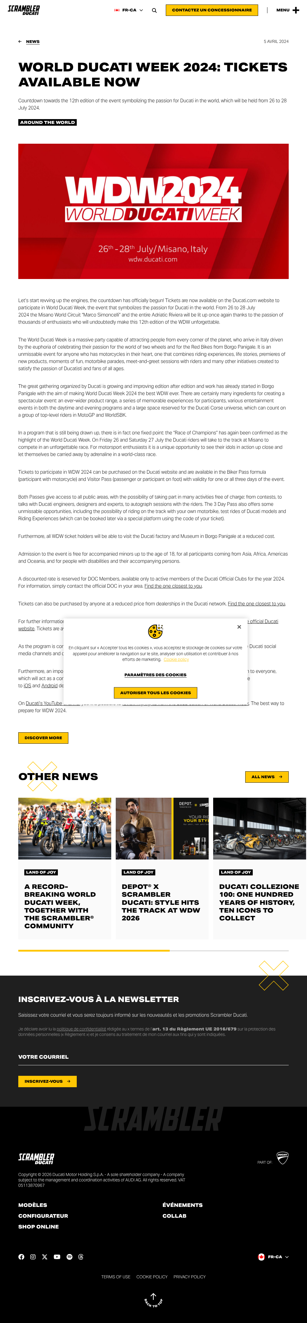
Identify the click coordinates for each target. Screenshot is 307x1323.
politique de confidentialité (81, 1029)
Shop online (38, 1227)
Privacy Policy (190, 1277)
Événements (182, 1205)
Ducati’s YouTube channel (53, 703)
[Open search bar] (154, 10)
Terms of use (115, 1277)
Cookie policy (176, 659)
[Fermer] (239, 627)
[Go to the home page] (24, 10)
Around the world (47, 122)
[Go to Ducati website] (282, 1158)
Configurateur (43, 1216)
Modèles (32, 1205)
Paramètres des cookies (155, 674)
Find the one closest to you (173, 586)
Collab (174, 1216)
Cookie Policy (152, 1277)
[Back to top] (153, 1300)
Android (49, 685)
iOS (27, 685)
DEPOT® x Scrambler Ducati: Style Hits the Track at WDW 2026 (161, 902)
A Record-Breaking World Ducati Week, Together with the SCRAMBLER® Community (60, 906)
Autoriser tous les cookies (155, 692)
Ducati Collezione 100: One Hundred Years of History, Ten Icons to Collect (259, 902)
